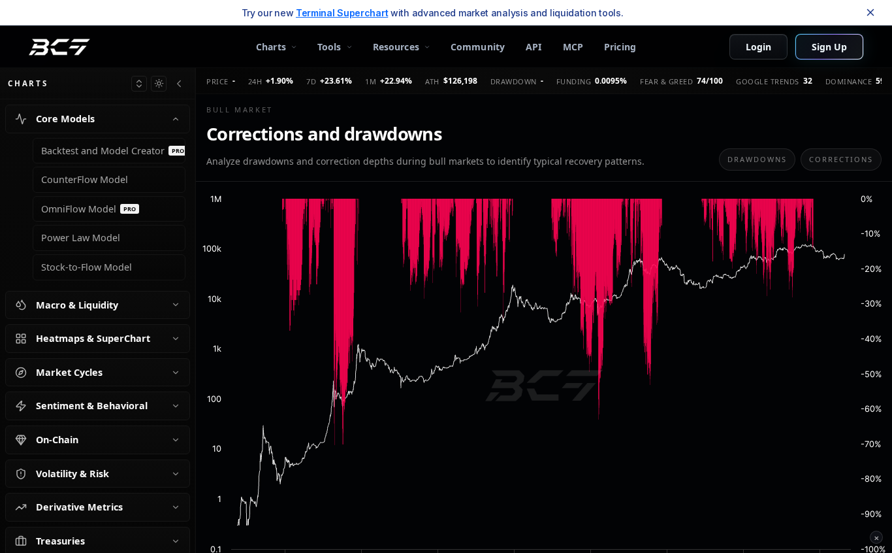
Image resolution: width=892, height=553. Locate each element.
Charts (271, 47)
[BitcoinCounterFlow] (59, 47)
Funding (574, 81)
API (533, 47)
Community (478, 47)
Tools (329, 47)
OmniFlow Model (88, 209)
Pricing (620, 47)
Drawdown (513, 81)
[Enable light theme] (159, 84)
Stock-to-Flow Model (86, 267)
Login (758, 47)
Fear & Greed (666, 81)
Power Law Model (80, 237)
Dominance (848, 81)
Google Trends (767, 81)
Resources (396, 47)
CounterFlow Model (84, 179)
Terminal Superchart (342, 12)
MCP (573, 47)
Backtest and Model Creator (112, 150)
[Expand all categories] (139, 84)
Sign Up (829, 47)
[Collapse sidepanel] (178, 83)
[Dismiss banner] (870, 12)
